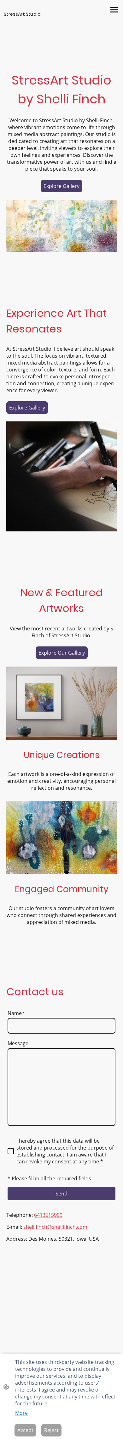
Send (61, 1193)
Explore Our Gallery (61, 652)
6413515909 (48, 1214)
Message (18, 1043)
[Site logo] (32, 32)
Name (16, 1013)
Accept (25, 1430)
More (21, 1412)
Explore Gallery (61, 186)
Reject (51, 1430)
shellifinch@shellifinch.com (55, 1226)
